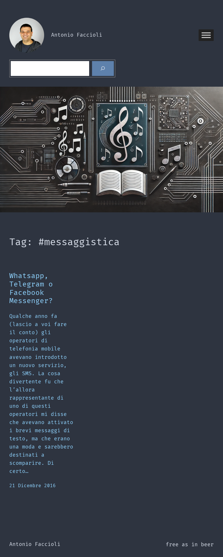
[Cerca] (103, 68)
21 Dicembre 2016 (32, 486)
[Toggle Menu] (206, 35)
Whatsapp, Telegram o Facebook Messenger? (31, 288)
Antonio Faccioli (76, 35)
